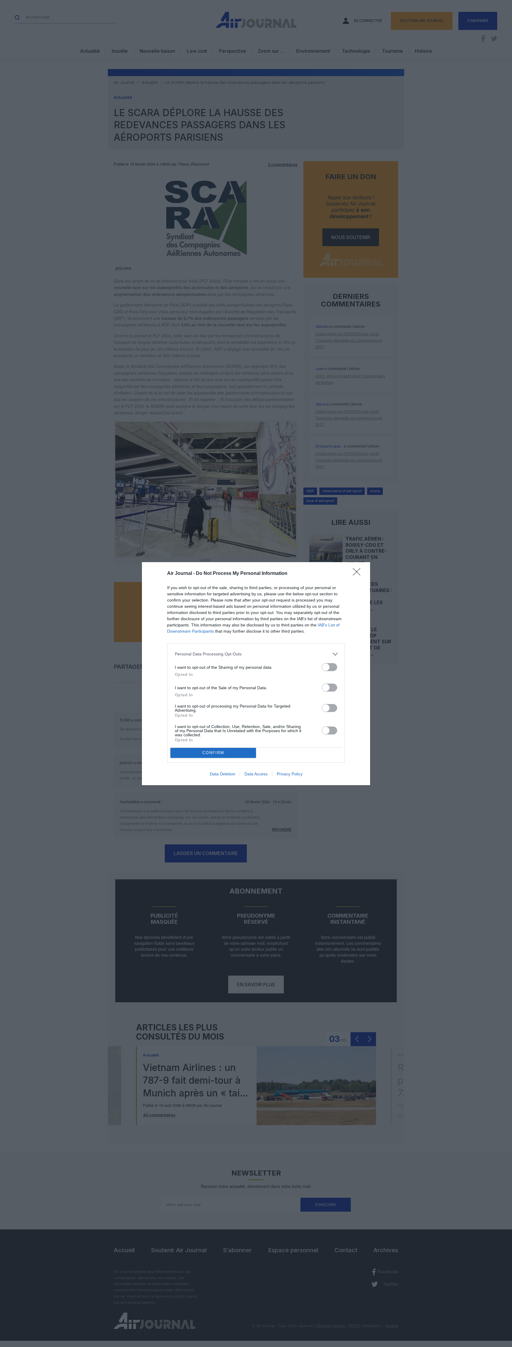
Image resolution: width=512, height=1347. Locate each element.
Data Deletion (222, 774)
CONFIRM (213, 753)
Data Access (256, 774)
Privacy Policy (290, 774)
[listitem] (256, 654)
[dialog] (256, 673)
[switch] (329, 667)
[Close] (358, 573)
